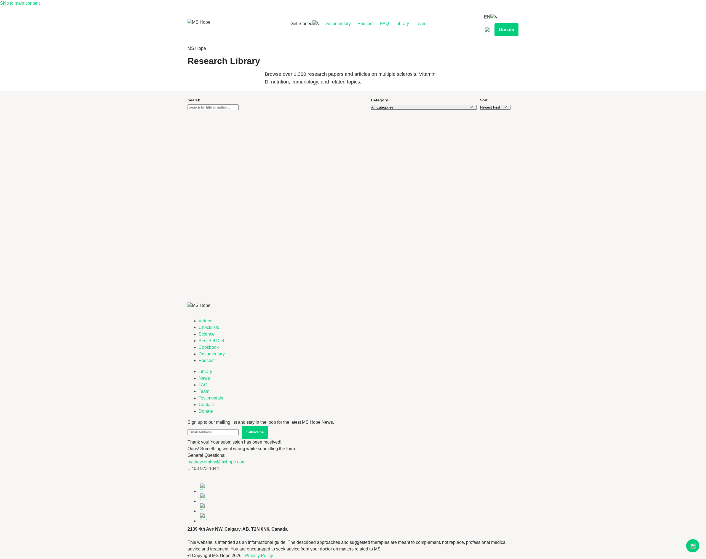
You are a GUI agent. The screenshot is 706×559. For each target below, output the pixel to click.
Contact (206, 404)
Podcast (365, 23)
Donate (506, 29)
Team (421, 23)
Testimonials (211, 398)
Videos (205, 320)
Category (379, 100)
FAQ (384, 23)
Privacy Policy (259, 555)
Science (207, 334)
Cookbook (209, 347)
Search (194, 100)
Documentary (338, 23)
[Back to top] (692, 545)
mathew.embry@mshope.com (216, 462)
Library (402, 23)
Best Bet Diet (211, 340)
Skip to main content (20, 3)
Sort (484, 100)
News (204, 378)
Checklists (209, 327)
